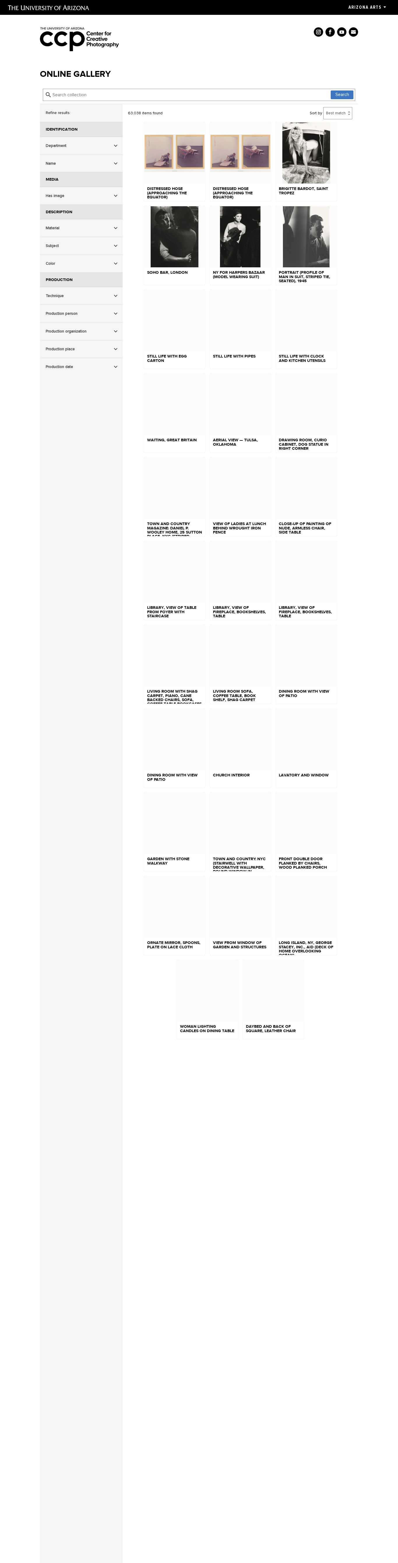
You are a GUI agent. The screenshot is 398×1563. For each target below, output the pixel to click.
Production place (60, 348)
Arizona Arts (364, 7)
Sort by (316, 113)
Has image (55, 195)
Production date (59, 366)
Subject (52, 245)
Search (342, 95)
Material (52, 227)
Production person (62, 313)
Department (56, 145)
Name (51, 163)
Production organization (66, 331)
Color (50, 263)
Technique (55, 295)
